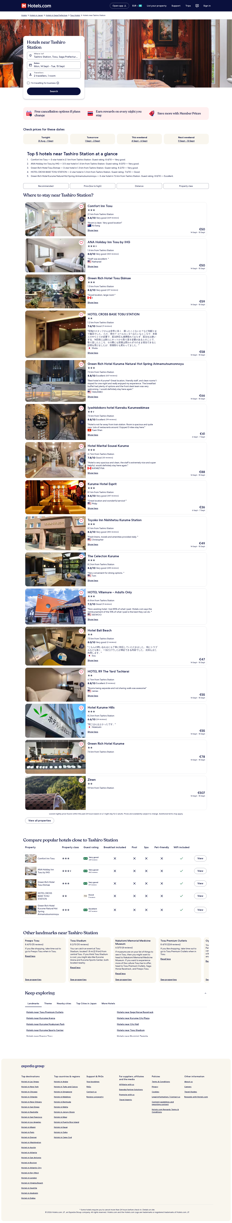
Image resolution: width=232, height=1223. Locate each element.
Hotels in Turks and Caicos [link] (66, 1086)
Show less (93, 230)
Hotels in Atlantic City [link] (31, 1167)
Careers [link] (187, 1086)
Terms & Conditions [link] (161, 1081)
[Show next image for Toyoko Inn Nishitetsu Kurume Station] (81, 533)
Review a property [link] (95, 1097)
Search (54, 91)
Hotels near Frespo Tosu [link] (39, 1036)
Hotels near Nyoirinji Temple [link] (132, 1036)
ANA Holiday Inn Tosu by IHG (45, 163)
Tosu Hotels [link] (75, 15)
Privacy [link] (155, 1086)
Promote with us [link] (126, 1094)
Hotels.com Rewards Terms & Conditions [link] (165, 1110)
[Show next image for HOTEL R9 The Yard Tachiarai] (81, 684)
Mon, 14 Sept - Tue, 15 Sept (49, 66)
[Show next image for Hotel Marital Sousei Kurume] (81, 460)
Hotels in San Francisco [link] (31, 1117)
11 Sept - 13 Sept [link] (186, 140)
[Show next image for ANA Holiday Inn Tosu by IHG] (81, 255)
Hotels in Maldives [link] (62, 1097)
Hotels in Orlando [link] (29, 1097)
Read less (30, 956)
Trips (188, 5)
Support (176, 5)
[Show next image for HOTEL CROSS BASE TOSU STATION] (81, 334)
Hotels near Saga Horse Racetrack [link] (135, 1012)
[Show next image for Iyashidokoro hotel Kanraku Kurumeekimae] (81, 422)
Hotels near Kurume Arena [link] (40, 1018)
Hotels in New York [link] (30, 1086)
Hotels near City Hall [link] (128, 1024)
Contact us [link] (91, 1092)
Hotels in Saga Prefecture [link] (56, 15)
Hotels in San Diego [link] (30, 1107)
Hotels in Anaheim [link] (29, 1193)
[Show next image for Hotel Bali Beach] (81, 646)
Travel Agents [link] (125, 1099)
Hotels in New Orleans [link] (31, 1102)
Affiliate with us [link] (126, 1084)
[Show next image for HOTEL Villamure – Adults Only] (81, 606)
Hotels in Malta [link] (61, 1107)
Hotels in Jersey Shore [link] (64, 1112)
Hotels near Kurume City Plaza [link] (133, 1018)
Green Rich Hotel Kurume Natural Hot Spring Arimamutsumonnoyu (63, 176)
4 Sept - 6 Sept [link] (139, 140)
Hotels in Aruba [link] (61, 1081)
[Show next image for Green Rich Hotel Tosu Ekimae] (81, 291)
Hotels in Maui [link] (60, 1117)
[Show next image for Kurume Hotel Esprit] (81, 497)
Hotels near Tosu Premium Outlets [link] (44, 1012)
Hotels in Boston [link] (29, 1162)
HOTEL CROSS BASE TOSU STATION (49, 171)
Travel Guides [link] (190, 1092)
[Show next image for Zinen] (81, 792)
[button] (116, 993)
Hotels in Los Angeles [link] (31, 1122)
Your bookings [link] (92, 1081)
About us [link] (188, 1081)
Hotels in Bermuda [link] (62, 1102)
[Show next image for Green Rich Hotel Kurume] (81, 756)
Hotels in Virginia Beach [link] (32, 1183)
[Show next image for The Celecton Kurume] (81, 569)
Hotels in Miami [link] (28, 1127)
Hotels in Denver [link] (29, 1137)
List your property (157, 5)
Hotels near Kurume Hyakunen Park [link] (45, 1024)
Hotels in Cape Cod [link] (63, 1137)
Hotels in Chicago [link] (29, 1092)
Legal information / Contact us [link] (166, 1097)
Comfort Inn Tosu (39, 159)
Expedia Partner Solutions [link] (131, 1089)
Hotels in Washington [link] (31, 1142)
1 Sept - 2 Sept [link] (92, 140)
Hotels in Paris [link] (27, 1132)
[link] (81, 206)
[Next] (208, 960)
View (200, 858)
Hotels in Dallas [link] (28, 1198)
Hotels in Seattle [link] (29, 1188)
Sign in (207, 5)
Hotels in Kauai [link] (61, 1127)
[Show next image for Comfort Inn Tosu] (81, 219)
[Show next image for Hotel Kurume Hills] (81, 720)
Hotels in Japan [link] (36, 15)
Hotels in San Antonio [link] (31, 1157)
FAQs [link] (88, 1086)
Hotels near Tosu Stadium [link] (131, 1030)
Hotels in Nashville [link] (29, 1112)
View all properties (39, 820)
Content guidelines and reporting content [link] (163, 1103)
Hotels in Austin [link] (28, 1147)
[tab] (33, 1003)
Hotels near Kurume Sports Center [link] (45, 1030)
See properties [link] (33, 979)
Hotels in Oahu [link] (61, 1132)
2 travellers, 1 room (45, 75)
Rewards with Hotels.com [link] (196, 1097)
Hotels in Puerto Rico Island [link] (66, 1122)
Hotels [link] (24, 15)
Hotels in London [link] (29, 1178)
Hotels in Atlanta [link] (29, 1152)
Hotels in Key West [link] (30, 1173)
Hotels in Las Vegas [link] (30, 1081)
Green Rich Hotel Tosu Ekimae (45, 167)
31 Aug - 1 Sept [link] (45, 140)
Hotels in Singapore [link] (63, 1092)
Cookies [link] (155, 1092)
